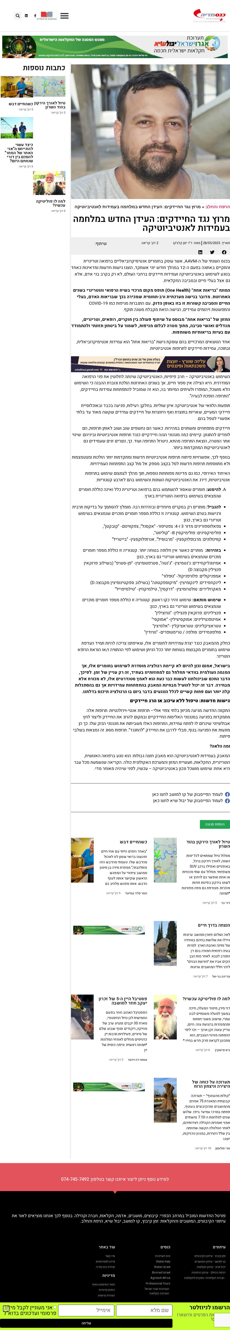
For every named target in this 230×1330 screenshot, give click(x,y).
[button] (64, 15)
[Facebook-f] (35, 15)
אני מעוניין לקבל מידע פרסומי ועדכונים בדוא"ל (30, 1310)
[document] (115, 665)
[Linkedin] (26, 15)
